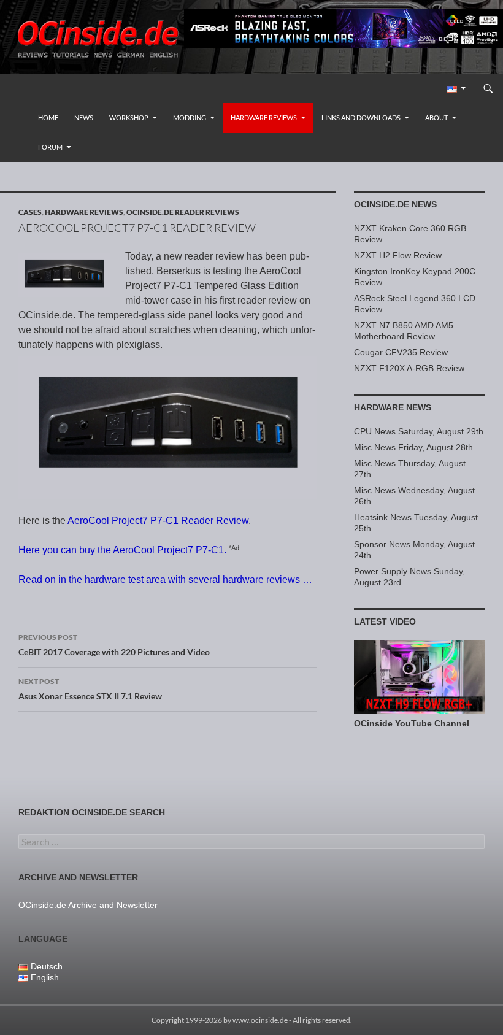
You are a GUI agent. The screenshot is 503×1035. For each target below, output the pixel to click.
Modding (189, 117)
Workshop (128, 117)
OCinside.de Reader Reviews (182, 212)
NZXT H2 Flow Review (398, 255)
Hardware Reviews (264, 117)
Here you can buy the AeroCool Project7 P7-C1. (122, 550)
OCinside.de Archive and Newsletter (88, 905)
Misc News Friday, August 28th (413, 447)
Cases (30, 212)
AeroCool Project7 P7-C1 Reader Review (157, 520)
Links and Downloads (361, 117)
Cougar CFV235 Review (401, 352)
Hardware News (392, 407)
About (436, 117)
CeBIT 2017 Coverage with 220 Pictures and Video (114, 645)
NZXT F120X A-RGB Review (409, 368)
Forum (50, 147)
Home (48, 117)
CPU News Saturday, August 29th (418, 431)
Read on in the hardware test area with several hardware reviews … (165, 579)
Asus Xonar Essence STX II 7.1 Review (90, 689)
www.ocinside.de (260, 1020)
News (83, 117)
